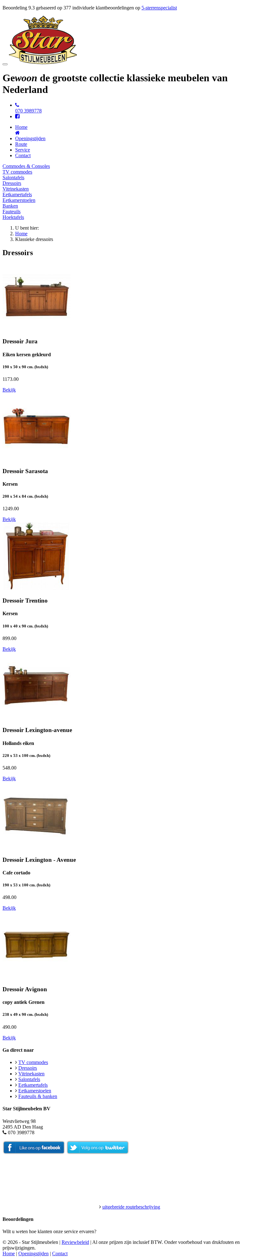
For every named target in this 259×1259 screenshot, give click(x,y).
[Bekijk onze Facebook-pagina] (17, 116)
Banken (10, 206)
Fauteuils (12, 211)
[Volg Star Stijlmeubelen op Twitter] (97, 1152)
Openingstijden (30, 138)
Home (21, 233)
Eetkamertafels (17, 194)
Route (21, 144)
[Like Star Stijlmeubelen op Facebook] (34, 1152)
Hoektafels (13, 217)
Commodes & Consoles (26, 166)
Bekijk (9, 389)
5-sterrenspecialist (159, 7)
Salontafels (13, 177)
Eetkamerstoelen (19, 200)
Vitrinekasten (16, 189)
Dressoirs (12, 183)
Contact (23, 155)
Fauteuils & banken (37, 1096)
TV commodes (17, 172)
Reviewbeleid (75, 1242)
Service (22, 149)
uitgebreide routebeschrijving (131, 1207)
